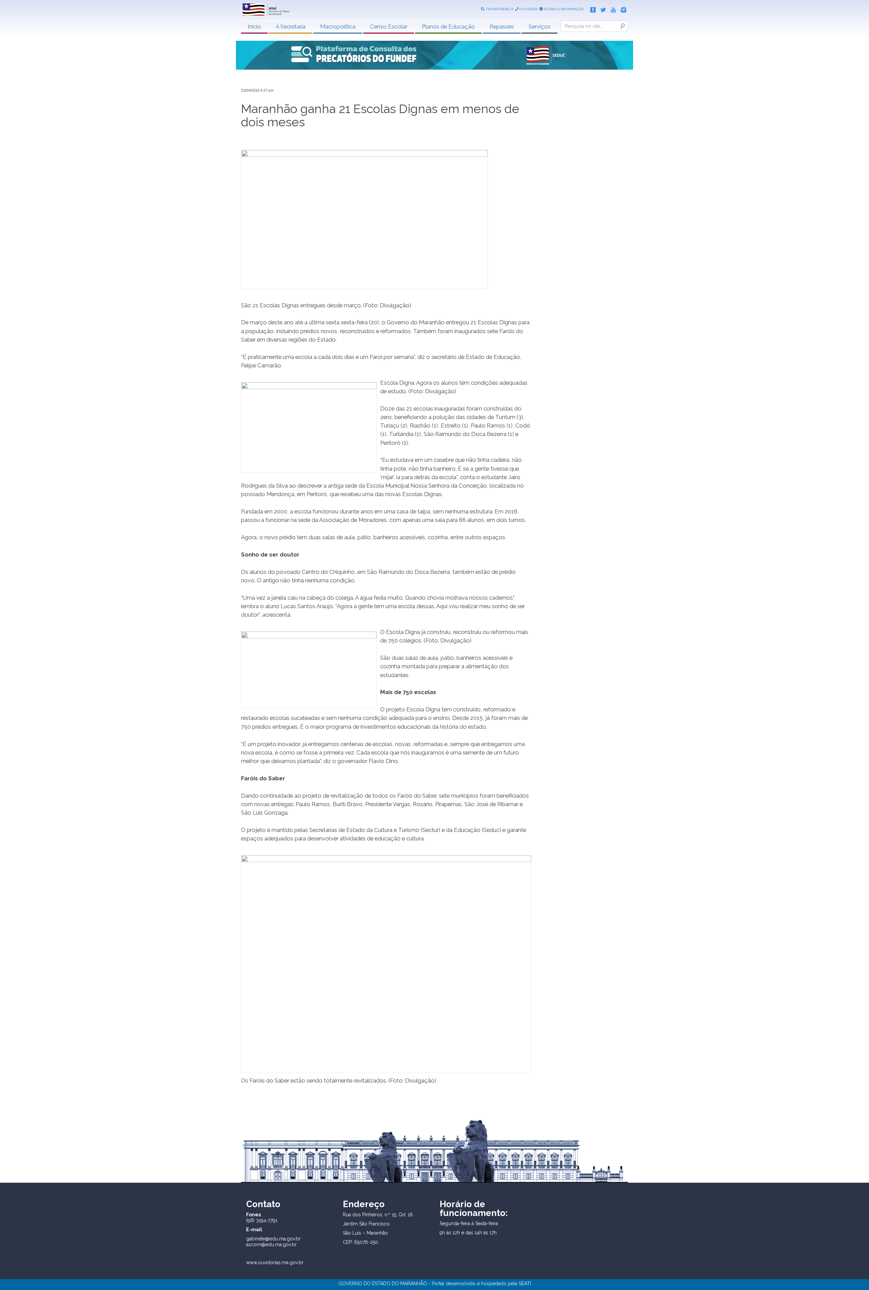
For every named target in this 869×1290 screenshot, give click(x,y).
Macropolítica (337, 26)
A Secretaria (291, 26)
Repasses (501, 26)
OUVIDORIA (528, 9)
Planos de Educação (448, 26)
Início (254, 26)
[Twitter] (601, 8)
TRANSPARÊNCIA (499, 9)
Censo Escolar (388, 26)
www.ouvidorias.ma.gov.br (274, 1262)
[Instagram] (621, 8)
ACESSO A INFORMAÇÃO (563, 9)
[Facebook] (591, 8)
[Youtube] (611, 8)
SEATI (525, 1283)
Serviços (540, 26)
